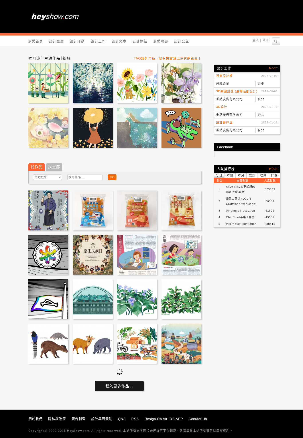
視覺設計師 (224, 75)
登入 (255, 40)
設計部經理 (224, 122)
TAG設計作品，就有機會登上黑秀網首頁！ (167, 58)
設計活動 (77, 41)
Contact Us (198, 419)
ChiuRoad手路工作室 (240, 217)
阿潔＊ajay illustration (241, 224)
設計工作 (98, 41)
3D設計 (221, 107)
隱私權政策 (57, 419)
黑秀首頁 (35, 41)
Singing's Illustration (240, 210)
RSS (135, 419)
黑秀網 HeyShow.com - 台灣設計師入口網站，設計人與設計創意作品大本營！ (55, 17)
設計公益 (181, 41)
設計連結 (140, 41)
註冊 (265, 40)
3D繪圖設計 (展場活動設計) (237, 91)
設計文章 (119, 41)
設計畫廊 (56, 41)
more (273, 68)
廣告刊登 (78, 419)
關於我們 (35, 419)
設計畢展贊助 (101, 419)
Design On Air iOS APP (163, 419)
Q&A (122, 419)
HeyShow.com (78, 430)
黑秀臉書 (160, 41)
